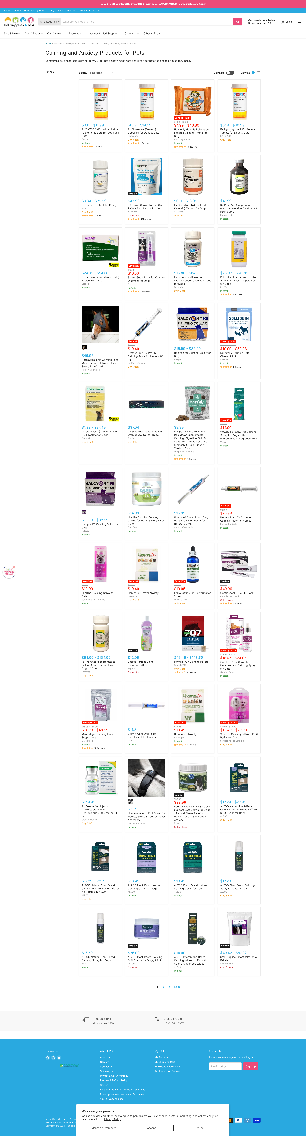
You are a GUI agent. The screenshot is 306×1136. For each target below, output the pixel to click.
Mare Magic (87, 741)
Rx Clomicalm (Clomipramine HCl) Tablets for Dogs (99, 433)
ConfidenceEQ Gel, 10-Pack (237, 593)
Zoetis (131, 438)
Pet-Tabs (224, 287)
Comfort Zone (227, 672)
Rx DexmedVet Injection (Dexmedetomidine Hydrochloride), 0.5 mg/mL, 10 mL (100, 811)
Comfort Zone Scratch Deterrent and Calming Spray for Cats (237, 665)
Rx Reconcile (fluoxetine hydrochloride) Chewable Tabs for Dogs (192, 280)
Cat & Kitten (55, 33)
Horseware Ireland (91, 369)
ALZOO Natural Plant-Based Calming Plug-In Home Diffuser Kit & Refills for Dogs (239, 809)
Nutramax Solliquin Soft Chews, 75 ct (234, 354)
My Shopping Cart (165, 1061)
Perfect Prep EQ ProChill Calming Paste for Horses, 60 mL (145, 356)
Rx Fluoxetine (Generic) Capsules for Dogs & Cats (143, 131)
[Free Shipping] (117, 1021)
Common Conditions (89, 43)
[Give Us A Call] (188, 1021)
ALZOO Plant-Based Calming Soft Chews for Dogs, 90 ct (145, 958)
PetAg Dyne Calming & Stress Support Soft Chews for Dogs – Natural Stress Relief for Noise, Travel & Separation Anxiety (192, 813)
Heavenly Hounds (183, 139)
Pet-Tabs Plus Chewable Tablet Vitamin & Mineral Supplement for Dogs (239, 280)
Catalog (50, 10)
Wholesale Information (167, 1066)
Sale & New (11, 33)
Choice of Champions (184, 527)
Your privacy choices (112, 1098)
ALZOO (223, 816)
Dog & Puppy (33, 33)
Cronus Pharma (89, 819)
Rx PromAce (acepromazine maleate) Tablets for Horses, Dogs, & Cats (99, 665)
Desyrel (85, 139)
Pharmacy (75, 33)
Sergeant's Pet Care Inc (93, 599)
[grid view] (254, 73)
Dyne (176, 823)
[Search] (237, 21)
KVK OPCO (225, 136)
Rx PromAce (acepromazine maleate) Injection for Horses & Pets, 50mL (239, 208)
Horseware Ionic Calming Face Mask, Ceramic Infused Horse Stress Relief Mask (100, 363)
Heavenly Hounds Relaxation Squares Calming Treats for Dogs (191, 133)
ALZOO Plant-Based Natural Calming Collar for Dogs (144, 887)
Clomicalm (86, 438)
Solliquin (224, 359)
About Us (105, 1057)
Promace (86, 671)
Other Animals (152, 33)
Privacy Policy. (112, 1119)
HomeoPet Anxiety (185, 734)
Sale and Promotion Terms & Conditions (122, 1089)
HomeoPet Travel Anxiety (143, 593)
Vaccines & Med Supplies (103, 33)
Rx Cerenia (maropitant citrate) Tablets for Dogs (100, 279)
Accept (151, 1127)
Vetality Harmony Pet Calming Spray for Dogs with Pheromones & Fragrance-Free (238, 435)
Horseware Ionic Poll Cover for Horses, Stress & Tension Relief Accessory (146, 816)
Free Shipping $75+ (34, 10)
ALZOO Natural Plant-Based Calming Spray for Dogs (98, 958)
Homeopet (133, 596)
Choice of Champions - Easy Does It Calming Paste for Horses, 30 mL (191, 520)
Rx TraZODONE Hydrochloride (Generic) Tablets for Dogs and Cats (100, 133)
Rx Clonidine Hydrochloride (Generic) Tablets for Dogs (190, 206)
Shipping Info (107, 1071)
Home (7, 10)
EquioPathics (180, 599)
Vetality (224, 442)
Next (177, 986)
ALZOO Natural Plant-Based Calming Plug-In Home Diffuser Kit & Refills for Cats (100, 888)
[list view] (258, 73)
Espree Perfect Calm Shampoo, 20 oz (140, 663)
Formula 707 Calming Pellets (191, 661)
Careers (104, 1061)
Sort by (83, 72)
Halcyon (178, 359)
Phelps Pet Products (184, 451)
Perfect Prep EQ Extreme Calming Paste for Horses (235, 519)
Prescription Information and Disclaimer (122, 1094)
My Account (161, 1057)
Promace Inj (226, 215)
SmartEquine (226, 963)
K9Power (132, 211)
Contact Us (106, 1066)
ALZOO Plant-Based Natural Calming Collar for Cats (190, 887)
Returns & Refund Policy (113, 1080)
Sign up (251, 1066)
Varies (85, 208)
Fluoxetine (133, 136)
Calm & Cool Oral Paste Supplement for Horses (142, 735)
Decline (199, 1127)
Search (104, 1084)
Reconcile (179, 287)
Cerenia (85, 284)
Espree (131, 668)
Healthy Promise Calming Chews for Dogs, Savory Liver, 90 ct (146, 520)
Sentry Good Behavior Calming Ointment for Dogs (146, 279)
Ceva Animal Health (230, 596)
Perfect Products (136, 363)
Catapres (178, 211)
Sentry (131, 284)
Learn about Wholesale (90, 10)
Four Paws (133, 527)
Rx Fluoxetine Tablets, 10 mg (99, 205)
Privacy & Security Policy (114, 1075)
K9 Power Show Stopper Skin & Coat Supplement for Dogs (145, 206)
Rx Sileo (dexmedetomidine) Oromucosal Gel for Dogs (145, 433)
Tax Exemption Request (168, 1071)
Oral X (131, 740)
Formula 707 (180, 665)
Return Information (67, 10)
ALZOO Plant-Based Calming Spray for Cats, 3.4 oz (237, 887)
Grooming (131, 33)
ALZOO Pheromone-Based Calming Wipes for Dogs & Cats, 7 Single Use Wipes (190, 960)
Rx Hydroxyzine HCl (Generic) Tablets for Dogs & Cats (238, 131)
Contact (17, 10)
